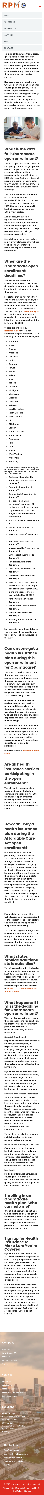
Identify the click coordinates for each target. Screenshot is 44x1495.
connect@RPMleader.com (16, 1454)
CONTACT (8, 48)
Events (7, 1465)
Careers (5, 1364)
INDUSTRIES (10, 28)
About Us (6, 1349)
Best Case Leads (9, 1396)
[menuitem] (22, 15)
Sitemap (27, 1491)
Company (8, 1342)
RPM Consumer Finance (12, 1392)
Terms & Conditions (25, 1488)
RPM (6, 15)
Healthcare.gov (31, 311)
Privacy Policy (9, 1488)
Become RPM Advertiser (14, 1457)
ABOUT (7, 41)
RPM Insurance (8, 1385)
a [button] (40, 6)
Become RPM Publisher (14, 1461)
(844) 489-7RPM (11, 1450)
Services (7, 1374)
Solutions (9, 22)
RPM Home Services (10, 1389)
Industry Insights (9, 1360)
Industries (6, 1381)
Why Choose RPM (9, 1353)
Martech (9, 35)
